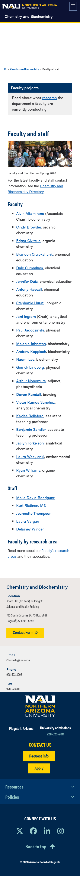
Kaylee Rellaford (30, 415)
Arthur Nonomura (31, 380)
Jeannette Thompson (33, 513)
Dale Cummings (29, 267)
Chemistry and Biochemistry (29, 16)
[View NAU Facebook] (33, 831)
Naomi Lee (25, 359)
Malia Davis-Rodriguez (35, 497)
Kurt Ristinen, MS (31, 505)
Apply (39, 768)
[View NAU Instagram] (60, 831)
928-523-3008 (14, 674)
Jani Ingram (26, 316)
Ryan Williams (28, 470)
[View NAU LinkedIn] (47, 831)
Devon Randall (28, 394)
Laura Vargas (27, 521)
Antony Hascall (29, 289)
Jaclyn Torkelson (30, 443)
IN (5, 69)
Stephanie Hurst (30, 302)
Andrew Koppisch (31, 351)
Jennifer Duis (27, 281)
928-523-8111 (13, 688)
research (49, 97)
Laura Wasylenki (30, 456)
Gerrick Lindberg (30, 367)
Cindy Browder (28, 227)
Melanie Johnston (31, 343)
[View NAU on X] (19, 831)
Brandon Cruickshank (34, 254)
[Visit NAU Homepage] (40, 706)
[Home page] (29, 6)
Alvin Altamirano (30, 213)
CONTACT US (40, 744)
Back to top (35, 846)
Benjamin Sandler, (31, 429)
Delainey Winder (30, 529)
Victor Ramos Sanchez (35, 402)
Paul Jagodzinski (30, 330)
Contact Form (23, 632)
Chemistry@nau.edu (18, 659)
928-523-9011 (55, 733)
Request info (39, 756)
